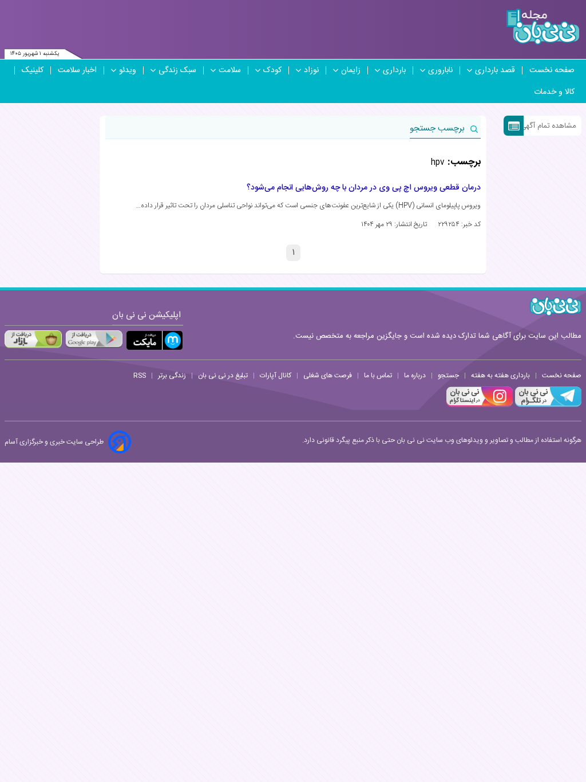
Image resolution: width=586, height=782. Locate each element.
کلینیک (32, 70)
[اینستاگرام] (479, 405)
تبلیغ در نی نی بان (223, 375)
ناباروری (440, 70)
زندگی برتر (172, 375)
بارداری (394, 70)
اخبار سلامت (77, 70)
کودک (272, 70)
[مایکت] (154, 340)
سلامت (230, 70)
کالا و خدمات (554, 92)
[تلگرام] (547, 405)
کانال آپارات (275, 375)
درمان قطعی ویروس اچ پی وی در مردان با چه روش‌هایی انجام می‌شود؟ (364, 187)
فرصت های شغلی (327, 375)
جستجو (448, 375)
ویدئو (127, 70)
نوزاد (311, 70)
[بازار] (33, 338)
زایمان (351, 70)
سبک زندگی (177, 70)
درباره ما (415, 375)
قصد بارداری (495, 70)
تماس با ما (378, 375)
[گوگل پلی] (93, 338)
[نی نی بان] (542, 27)
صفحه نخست (552, 70)
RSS (139, 375)
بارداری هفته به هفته (500, 375)
